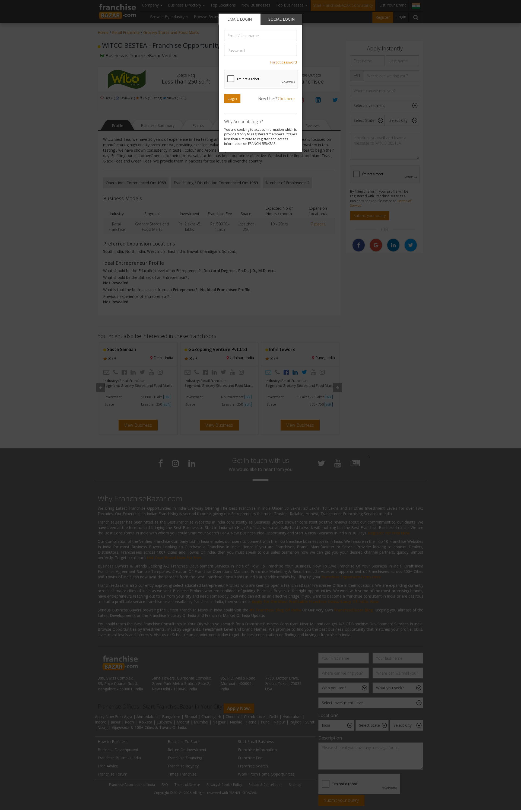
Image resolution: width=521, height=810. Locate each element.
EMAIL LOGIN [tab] (239, 19)
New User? (276, 98)
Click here (286, 98)
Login (232, 98)
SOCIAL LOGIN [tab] (281, 19)
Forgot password (283, 62)
